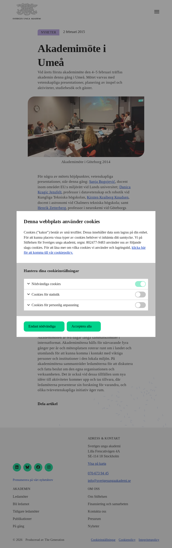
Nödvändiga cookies (46, 284)
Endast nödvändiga (42, 326)
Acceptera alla (81, 326)
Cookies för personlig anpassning (55, 305)
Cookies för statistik (45, 294)
